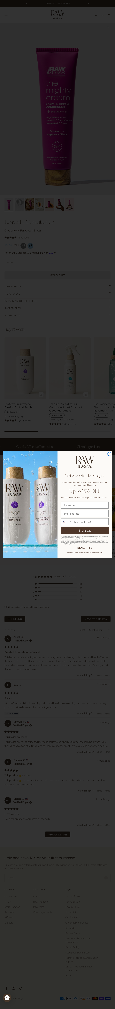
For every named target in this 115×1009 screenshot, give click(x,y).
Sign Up (84, 530)
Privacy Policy (69, 544)
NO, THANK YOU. (84, 548)
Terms (76, 544)
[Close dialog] (109, 454)
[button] (7, 998)
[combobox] (66, 521)
